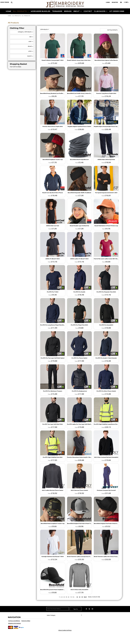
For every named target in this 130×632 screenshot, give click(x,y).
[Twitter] (89, 609)
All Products (16, 15)
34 (79, 597)
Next (85, 597)
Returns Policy (26, 621)
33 (77, 597)
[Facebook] (86, 609)
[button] (11, 2)
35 (82, 597)
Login (108, 2)
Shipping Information (14, 623)
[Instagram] (92, 609)
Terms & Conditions (14, 621)
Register (115, 2)
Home (9, 15)
